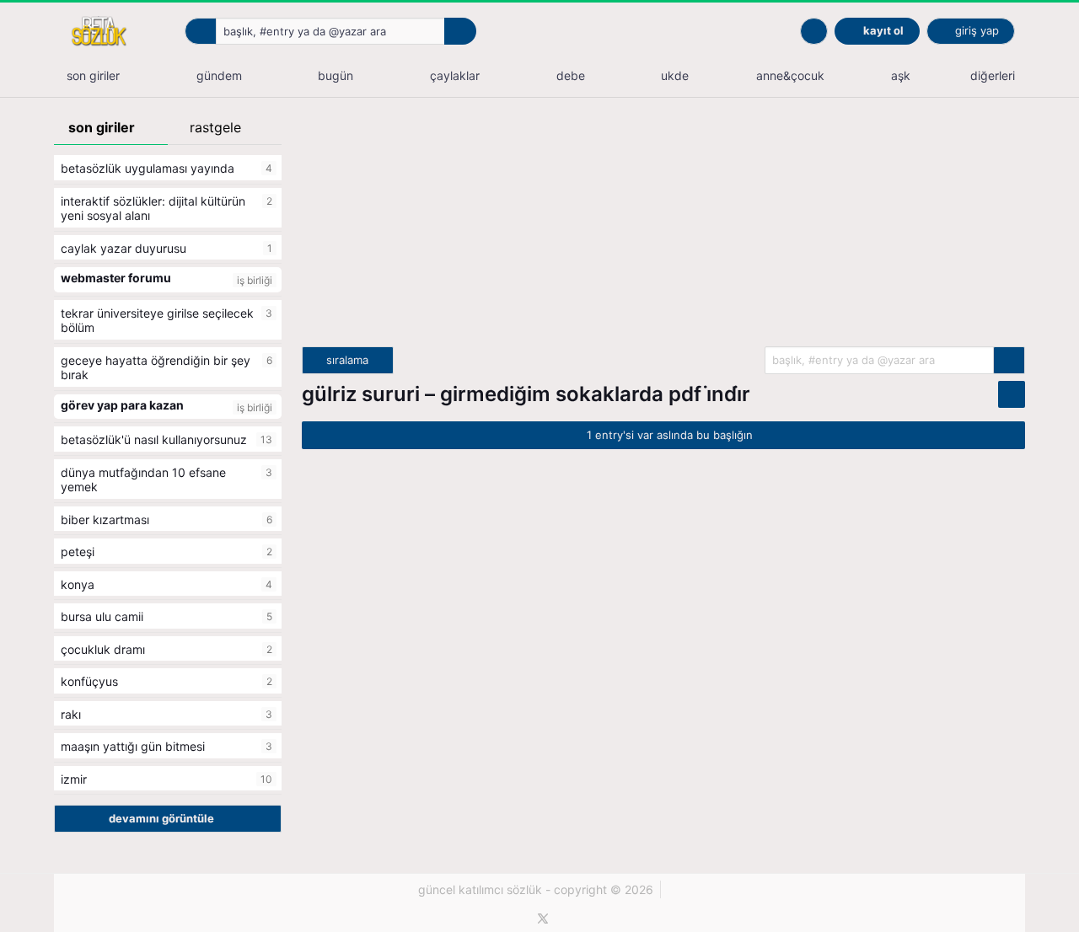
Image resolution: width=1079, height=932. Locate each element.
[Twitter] (543, 918)
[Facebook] (514, 918)
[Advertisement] (663, 228)
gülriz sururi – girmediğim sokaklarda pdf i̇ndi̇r (526, 394)
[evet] (1009, 360)
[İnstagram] (571, 918)
